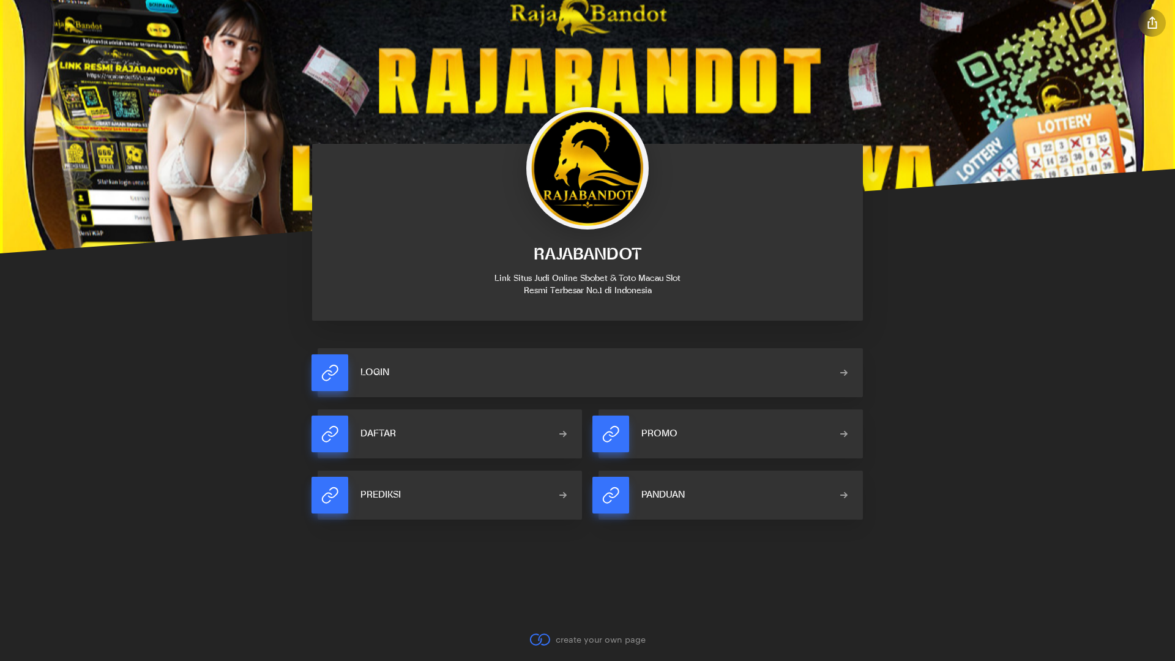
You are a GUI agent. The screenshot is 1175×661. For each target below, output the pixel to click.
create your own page (600, 639)
